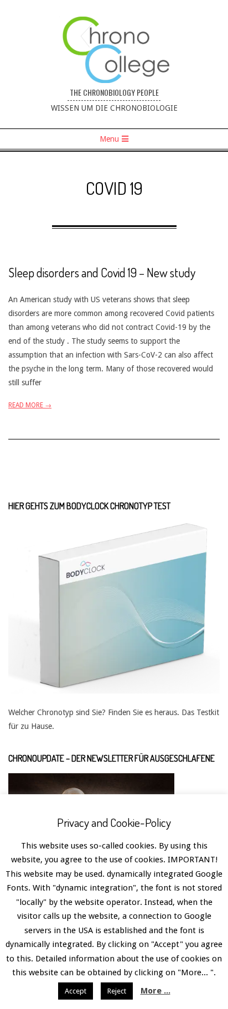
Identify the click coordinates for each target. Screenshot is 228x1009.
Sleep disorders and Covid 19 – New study (101, 272)
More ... (155, 991)
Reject (116, 991)
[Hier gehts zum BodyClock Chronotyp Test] (114, 527)
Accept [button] (75, 991)
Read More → (29, 405)
